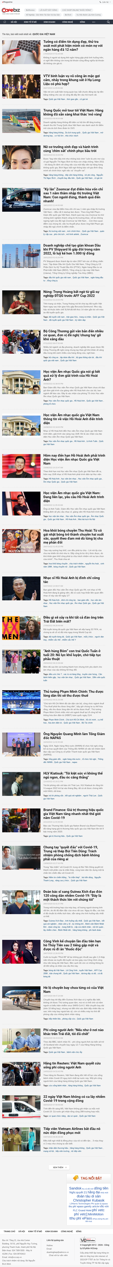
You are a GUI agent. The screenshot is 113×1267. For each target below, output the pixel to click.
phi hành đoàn (95, 930)
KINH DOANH (49, 22)
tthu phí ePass (80, 1218)
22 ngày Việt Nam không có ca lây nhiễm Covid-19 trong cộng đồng (74, 1099)
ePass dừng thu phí (100, 1219)
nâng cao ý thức (62, 880)
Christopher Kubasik (88, 1200)
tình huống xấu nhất (73, 921)
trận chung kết (55, 973)
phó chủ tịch (59, 234)
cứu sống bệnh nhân (57, 1085)
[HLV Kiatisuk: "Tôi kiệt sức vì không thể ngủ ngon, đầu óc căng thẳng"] (22, 784)
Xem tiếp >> (53, 1166)
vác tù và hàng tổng (72, 674)
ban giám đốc (83, 600)
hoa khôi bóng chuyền (58, 564)
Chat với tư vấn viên (58, 1255)
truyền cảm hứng (89, 674)
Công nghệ (67, 1231)
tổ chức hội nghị (89, 759)
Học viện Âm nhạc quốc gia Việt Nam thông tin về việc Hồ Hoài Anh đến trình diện (73, 419)
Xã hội (21, 1231)
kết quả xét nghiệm (73, 796)
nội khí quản (98, 927)
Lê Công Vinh (71, 970)
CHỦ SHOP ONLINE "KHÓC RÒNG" (76, 10)
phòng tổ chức (49, 404)
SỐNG (82, 22)
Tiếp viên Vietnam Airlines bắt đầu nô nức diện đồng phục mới (71, 1131)
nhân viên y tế (64, 924)
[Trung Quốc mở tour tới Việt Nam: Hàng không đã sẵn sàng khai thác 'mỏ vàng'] (22, 121)
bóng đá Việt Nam (56, 970)
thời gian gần (72, 99)
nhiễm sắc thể (54, 640)
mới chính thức (73, 231)
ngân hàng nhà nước (71, 759)
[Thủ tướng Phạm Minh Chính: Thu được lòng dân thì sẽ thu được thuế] (22, 702)
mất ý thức (88, 637)
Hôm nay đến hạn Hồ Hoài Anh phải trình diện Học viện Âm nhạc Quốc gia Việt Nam (74, 459)
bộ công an (53, 357)
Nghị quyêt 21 (78, 1192)
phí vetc (98, 1210)
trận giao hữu (72, 317)
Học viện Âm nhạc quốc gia (60, 401)
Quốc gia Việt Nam (57, 99)
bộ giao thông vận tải (85, 357)
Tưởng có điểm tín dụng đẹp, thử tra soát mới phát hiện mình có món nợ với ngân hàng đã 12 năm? (73, 46)
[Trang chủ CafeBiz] (4, 22)
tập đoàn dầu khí (67, 357)
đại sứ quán (72, 1116)
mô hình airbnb (72, 234)
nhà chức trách (71, 136)
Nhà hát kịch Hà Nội (86, 519)
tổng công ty (52, 280)
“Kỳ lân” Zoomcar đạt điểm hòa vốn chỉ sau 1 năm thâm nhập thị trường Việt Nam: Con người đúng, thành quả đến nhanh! (73, 195)
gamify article (91, 1206)
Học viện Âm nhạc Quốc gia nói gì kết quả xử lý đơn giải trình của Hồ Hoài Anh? (71, 376)
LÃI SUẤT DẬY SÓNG (48, 10)
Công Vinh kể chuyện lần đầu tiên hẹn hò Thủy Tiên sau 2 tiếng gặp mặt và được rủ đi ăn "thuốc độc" (72, 945)
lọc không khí (78, 924)
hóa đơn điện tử (55, 723)
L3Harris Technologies (80, 1203)
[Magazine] (7, 2)
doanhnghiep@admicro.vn (58, 1252)
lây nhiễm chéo (49, 930)
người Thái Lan (89, 796)
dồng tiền (101, 1188)
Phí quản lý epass (99, 1203)
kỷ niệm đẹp (80, 320)
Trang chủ (9, 1231)
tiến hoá (88, 1221)
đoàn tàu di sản (89, 1196)
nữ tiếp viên (76, 1151)
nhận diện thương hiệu (58, 1148)
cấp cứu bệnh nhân (82, 927)
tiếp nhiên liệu (55, 1019)
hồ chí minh (91, 720)
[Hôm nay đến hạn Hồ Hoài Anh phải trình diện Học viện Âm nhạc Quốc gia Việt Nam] (22, 466)
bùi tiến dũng (87, 877)
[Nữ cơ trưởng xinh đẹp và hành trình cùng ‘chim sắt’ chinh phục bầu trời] (22, 157)
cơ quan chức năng (57, 1116)
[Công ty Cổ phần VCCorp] (87, 1239)
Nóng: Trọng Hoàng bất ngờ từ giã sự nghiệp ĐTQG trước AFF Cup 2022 (71, 294)
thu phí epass (76, 1206)
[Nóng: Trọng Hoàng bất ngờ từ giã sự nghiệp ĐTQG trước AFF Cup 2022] (22, 302)
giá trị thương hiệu (57, 836)
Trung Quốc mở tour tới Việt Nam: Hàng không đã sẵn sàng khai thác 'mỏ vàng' (73, 112)
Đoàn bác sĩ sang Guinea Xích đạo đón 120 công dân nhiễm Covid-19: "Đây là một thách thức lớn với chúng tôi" (72, 896)
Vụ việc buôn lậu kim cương (89, 15)
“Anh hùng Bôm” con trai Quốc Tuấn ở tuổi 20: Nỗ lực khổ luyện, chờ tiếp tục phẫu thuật (72, 655)
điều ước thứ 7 (55, 674)
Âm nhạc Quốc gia (51, 482)
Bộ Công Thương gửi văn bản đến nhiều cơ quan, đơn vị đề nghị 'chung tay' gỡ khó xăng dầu (73, 335)
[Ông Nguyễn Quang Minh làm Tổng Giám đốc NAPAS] (22, 744)
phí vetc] (80, 1214)
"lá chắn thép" (74, 877)
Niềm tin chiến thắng (57, 877)
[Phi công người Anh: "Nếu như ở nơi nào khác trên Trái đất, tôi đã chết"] (22, 1040)
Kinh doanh (51, 1231)
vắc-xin (104, 1206)
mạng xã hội (48, 1151)
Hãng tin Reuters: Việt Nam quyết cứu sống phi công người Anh (72, 1065)
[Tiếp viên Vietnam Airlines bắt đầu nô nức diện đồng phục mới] (22, 1139)
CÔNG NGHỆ (67, 22)
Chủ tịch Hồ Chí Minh (75, 720)
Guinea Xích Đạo (56, 921)
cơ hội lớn (59, 136)
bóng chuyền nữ (60, 567)
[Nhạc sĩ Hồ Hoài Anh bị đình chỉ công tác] (22, 588)
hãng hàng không (56, 133)
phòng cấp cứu (68, 1019)
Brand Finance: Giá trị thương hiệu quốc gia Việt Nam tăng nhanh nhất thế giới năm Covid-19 (73, 814)
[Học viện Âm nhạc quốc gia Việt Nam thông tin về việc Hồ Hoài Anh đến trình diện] (22, 425)
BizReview (30, 10)
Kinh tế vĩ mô (35, 1231)
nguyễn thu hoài (92, 564)
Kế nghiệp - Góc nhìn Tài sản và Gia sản (43, 15)
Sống (79, 1231)
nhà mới (104, 1192)
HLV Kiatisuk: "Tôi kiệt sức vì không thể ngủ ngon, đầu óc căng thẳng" (73, 775)
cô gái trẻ (84, 99)
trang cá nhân (85, 317)
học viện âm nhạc (68, 479)
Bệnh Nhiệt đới (64, 930)
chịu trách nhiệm (76, 564)
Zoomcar (84, 234)
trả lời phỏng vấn (56, 796)
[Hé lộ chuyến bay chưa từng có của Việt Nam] (22, 998)
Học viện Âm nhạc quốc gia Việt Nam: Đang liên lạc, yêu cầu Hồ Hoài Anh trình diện (73, 497)
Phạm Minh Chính (56, 720)
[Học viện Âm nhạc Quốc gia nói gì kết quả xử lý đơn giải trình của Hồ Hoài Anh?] (22, 382)
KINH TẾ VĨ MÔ (30, 22)
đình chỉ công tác (68, 600)
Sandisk (75, 1188)
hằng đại (94, 1192)
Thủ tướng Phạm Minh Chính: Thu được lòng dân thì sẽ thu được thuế (73, 694)
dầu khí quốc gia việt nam (60, 277)
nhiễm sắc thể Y (69, 640)
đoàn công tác (54, 927)
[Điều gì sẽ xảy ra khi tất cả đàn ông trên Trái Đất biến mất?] (22, 628)
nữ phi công (90, 175)
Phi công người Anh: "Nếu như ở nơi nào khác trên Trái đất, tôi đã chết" (73, 1032)
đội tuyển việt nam (57, 317)
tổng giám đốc (55, 759)
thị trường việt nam (57, 231)
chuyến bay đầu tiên (66, 178)
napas (74, 762)
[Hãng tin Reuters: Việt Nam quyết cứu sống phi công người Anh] (22, 1074)
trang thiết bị (67, 927)
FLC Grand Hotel (82, 1210)
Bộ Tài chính (87, 723)
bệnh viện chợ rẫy (74, 1052)
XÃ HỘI (14, 22)
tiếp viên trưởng (62, 1151)
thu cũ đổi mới (87, 1189)
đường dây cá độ (88, 973)
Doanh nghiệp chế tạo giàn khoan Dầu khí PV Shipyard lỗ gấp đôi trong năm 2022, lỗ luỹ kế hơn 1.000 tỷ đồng (72, 249)
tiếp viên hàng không (74, 175)
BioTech (68, 15)
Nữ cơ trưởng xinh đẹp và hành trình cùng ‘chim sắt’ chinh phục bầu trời (70, 149)
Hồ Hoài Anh (79, 401)
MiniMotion (95, 1214)
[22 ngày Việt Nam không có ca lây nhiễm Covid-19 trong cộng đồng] (22, 1107)
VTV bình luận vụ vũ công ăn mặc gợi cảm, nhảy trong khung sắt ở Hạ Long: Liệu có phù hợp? (72, 80)
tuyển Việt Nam (85, 970)
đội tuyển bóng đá (56, 637)
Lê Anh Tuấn (92, 441)
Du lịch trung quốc (73, 133)
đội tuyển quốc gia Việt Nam (61, 320)
